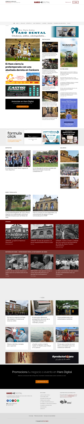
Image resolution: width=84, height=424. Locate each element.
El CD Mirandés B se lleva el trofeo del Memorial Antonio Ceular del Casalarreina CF (44, 169)
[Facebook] (8, 401)
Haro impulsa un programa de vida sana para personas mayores (49, 119)
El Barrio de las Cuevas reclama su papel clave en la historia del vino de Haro (16, 272)
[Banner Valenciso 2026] (68, 126)
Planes (68, 23)
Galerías (44, 23)
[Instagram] (13, 401)
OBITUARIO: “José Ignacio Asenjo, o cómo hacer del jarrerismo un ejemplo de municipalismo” (41, 272)
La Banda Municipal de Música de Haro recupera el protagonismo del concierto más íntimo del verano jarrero (49, 55)
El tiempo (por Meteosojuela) (47, 401)
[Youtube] (15, 401)
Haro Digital (45, 421)
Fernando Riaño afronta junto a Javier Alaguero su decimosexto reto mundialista (69, 78)
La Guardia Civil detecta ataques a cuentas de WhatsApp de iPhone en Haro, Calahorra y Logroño (69, 83)
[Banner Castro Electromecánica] (22, 95)
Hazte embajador (44, 396)
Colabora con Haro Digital (60, 23)
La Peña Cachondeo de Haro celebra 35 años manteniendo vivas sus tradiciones (67, 272)
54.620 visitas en (8, 2)
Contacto (42, 408)
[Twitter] (10, 401)
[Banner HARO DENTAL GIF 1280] (42, 36)
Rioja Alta (23, 23)
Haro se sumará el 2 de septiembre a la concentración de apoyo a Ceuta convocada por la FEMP (45, 214)
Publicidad (50, 23)
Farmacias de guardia (45, 400)
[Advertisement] (42, 13)
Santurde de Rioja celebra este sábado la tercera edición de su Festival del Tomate (48, 88)
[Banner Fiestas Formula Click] (14, 143)
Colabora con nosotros (46, 405)
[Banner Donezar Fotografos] (32, 143)
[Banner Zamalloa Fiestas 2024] (51, 143)
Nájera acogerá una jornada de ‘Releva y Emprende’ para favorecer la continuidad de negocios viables (69, 73)
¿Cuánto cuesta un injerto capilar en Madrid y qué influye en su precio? (41, 345)
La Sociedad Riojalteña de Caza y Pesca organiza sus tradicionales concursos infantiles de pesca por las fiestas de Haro (17, 215)
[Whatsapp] (18, 401)
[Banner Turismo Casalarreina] (22, 83)
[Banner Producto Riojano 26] (68, 66)
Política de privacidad (38, 415)
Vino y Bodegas (36, 23)
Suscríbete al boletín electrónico (48, 403)
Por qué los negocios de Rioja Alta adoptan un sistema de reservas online (16, 319)
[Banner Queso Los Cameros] (69, 143)
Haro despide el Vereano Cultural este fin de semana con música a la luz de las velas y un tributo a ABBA (49, 104)
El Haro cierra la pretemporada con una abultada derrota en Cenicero (22, 66)
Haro (17, 23)
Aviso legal (31, 415)
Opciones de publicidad (45, 398)
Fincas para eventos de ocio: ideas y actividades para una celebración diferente (66, 345)
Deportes (28, 23)
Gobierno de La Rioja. (68, 397)
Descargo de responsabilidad (49, 415)
